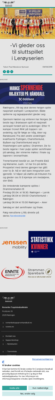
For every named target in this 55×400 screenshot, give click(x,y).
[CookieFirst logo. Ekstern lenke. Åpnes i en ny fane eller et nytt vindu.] (3, 362)
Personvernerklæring (42, 359)
